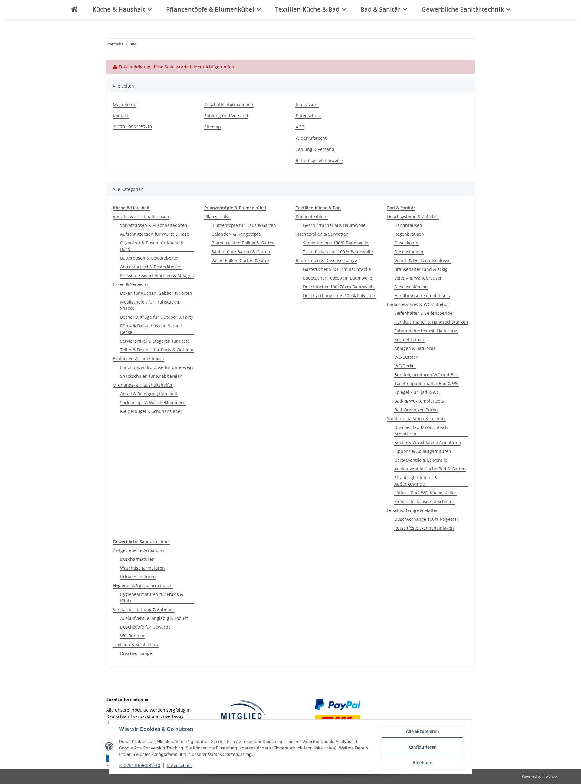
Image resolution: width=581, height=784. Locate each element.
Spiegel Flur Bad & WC (416, 392)
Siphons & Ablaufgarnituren (422, 451)
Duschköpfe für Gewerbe (145, 627)
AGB (300, 127)
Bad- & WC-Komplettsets (419, 401)
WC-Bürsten (406, 357)
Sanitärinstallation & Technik (416, 418)
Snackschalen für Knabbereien (151, 376)
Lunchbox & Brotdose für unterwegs (156, 367)
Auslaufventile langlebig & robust (154, 618)
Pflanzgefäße (217, 216)
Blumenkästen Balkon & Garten (243, 243)
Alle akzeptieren (422, 731)
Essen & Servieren (131, 284)
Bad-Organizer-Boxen (416, 410)
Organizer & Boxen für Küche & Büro (152, 246)
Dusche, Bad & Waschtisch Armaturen (421, 430)
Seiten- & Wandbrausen (418, 278)
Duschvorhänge (136, 653)
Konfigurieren (422, 746)
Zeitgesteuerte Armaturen (139, 550)
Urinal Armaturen (138, 577)
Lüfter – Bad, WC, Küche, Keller (425, 493)
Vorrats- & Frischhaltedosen (141, 216)
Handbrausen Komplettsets (422, 295)
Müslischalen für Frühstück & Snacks (150, 305)
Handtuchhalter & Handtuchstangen (431, 322)
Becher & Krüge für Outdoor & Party (156, 317)
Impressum (307, 104)
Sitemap (212, 127)
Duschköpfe (406, 243)
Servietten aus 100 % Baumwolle (335, 243)
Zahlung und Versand (226, 115)
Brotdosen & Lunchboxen (138, 358)
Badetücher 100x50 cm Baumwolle (337, 278)
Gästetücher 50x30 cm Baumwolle (337, 269)
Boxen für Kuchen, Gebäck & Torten (156, 293)
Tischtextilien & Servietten (322, 234)
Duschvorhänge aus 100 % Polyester (339, 295)
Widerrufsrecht (311, 138)
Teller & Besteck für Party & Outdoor (157, 350)
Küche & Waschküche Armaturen (427, 442)
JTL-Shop (549, 776)
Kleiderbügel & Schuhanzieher (151, 411)
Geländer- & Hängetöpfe (236, 234)
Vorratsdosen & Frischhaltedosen (153, 225)
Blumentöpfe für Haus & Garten (244, 225)
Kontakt (120, 115)
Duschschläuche (411, 287)
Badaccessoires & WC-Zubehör (418, 304)
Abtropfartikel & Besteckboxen (151, 267)
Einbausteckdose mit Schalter (424, 501)
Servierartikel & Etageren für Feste (155, 341)
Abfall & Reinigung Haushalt (148, 394)
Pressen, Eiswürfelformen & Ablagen (157, 275)
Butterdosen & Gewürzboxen (149, 258)
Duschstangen (408, 251)
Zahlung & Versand (315, 149)
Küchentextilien (311, 216)
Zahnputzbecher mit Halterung (425, 331)
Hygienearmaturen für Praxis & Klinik (151, 597)
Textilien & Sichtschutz (136, 644)
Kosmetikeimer (409, 339)
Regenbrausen (409, 234)
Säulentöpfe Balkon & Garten (241, 251)
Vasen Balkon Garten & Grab (240, 260)
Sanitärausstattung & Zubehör (143, 609)
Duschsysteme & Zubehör (413, 216)
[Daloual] (74, 9)
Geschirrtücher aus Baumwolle (334, 225)
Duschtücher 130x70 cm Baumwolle (339, 287)
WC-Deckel (405, 366)
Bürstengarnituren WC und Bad (426, 374)
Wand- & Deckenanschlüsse (422, 260)
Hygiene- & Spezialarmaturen (142, 585)
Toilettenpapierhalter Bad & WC (426, 383)
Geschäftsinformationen (228, 104)
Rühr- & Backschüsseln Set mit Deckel (151, 329)
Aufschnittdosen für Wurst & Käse (154, 234)
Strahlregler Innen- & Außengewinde (415, 481)
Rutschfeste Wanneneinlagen (424, 528)
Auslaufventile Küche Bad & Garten (430, 469)
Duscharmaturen (137, 559)
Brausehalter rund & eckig (421, 269)
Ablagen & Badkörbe (415, 348)
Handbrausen (408, 225)
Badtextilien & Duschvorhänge (326, 260)
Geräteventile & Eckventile (420, 460)
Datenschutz (179, 765)
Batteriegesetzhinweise (319, 160)
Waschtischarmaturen (142, 568)
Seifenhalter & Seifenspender (424, 313)
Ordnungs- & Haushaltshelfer (143, 385)
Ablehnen (422, 762)
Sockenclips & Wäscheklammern (152, 402)
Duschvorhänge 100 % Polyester (426, 519)
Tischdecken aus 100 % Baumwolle (338, 251)
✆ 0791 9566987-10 (139, 765)
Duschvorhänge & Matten (413, 510)
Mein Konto (124, 104)
